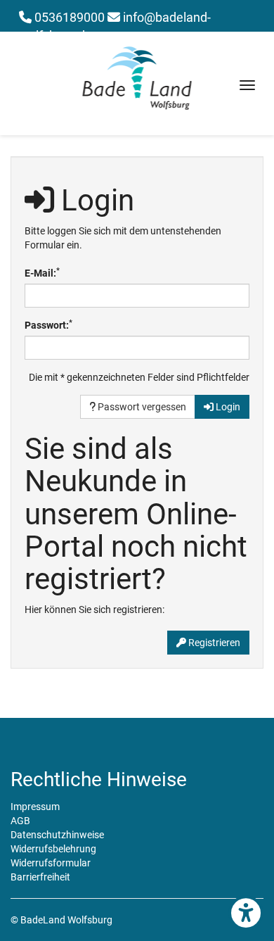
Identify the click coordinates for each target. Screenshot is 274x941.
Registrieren (213, 642)
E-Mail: (42, 272)
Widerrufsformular (51, 863)
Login (227, 406)
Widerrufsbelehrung (53, 848)
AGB (20, 820)
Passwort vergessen (141, 406)
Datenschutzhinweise (57, 834)
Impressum (35, 806)
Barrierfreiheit (40, 877)
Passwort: (48, 324)
